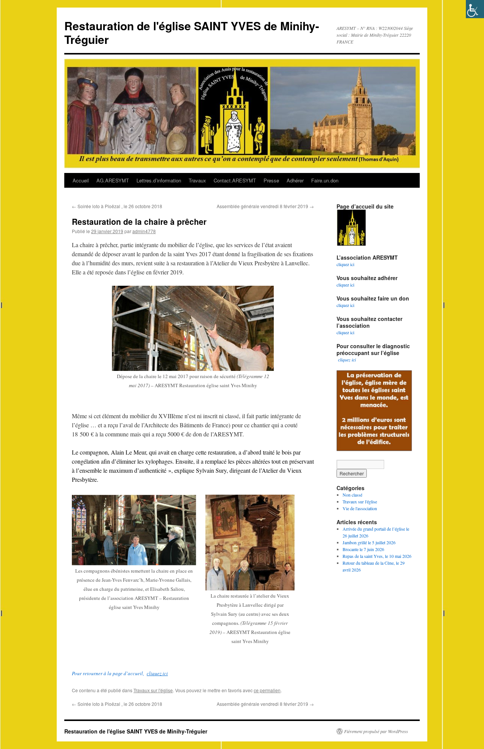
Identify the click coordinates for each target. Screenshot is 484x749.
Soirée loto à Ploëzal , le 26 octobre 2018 (117, 206)
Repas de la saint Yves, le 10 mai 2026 (377, 556)
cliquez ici (157, 673)
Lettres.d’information (159, 180)
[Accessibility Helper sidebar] (475, 9)
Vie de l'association (360, 508)
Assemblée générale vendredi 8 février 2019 (265, 206)
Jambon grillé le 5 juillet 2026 (369, 542)
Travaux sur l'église (153, 690)
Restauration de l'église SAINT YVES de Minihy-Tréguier (191, 32)
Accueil (81, 180)
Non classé (352, 495)
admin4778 (144, 231)
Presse (271, 180)
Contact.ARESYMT (235, 180)
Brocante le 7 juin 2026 (363, 549)
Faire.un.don (324, 180)
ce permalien (267, 690)
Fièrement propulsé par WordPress (376, 731)
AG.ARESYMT (112, 180)
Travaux (197, 180)
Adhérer (295, 180)
